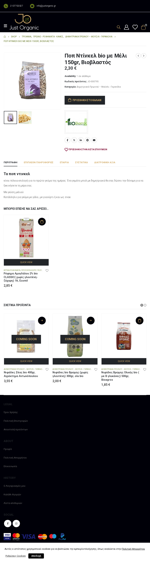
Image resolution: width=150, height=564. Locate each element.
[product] (26, 237)
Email (94, 140)
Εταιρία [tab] (64, 162)
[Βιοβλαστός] (76, 122)
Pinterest (87, 140)
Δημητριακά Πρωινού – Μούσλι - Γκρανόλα (99, 87)
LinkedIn (81, 140)
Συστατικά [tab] (81, 162)
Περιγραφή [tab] (10, 162)
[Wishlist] (135, 27)
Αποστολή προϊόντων (16, 429)
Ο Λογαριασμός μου (14, 486)
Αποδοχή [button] (36, 556)
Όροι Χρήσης (11, 412)
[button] (8, 81)
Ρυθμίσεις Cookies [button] (15, 555)
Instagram (16, 523)
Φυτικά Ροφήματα (12, 270)
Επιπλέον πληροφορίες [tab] (38, 162)
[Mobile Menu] (7, 26)
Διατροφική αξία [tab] (104, 162)
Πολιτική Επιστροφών (16, 420)
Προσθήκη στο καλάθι (87, 100)
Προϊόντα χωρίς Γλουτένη (33, 270)
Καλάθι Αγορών (12, 494)
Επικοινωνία (10, 466)
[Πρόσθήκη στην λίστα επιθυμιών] (47, 270)
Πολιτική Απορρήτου (15, 457)
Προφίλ (8, 449)
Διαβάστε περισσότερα (42, 321)
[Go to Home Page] (5, 36)
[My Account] (126, 27)
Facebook (67, 140)
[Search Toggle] (119, 27)
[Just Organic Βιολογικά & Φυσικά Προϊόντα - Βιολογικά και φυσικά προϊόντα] (24, 22)
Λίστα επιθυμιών (13, 503)
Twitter (74, 140)
